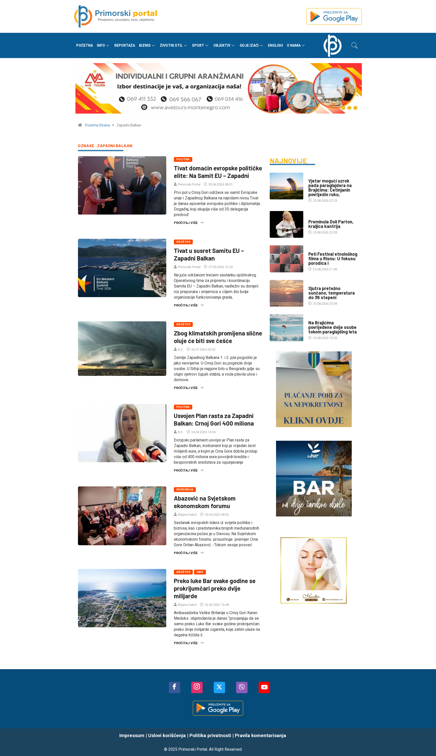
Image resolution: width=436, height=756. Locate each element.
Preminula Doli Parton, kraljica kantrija (330, 224)
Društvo (183, 242)
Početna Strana (97, 125)
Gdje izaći (249, 45)
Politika (183, 159)
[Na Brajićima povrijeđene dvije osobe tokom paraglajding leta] (286, 327)
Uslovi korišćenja (167, 735)
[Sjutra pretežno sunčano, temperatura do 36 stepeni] (286, 293)
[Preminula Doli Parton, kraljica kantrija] (286, 224)
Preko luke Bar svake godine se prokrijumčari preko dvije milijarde (215, 588)
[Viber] (242, 687)
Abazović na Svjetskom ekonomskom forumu (205, 501)
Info (101, 45)
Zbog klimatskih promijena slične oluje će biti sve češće (218, 336)
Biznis (145, 45)
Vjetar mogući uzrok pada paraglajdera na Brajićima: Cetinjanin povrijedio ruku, (330, 187)
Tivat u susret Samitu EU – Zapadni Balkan (209, 254)
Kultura (314, 249)
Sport (198, 45)
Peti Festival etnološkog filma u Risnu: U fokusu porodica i (332, 258)
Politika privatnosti (210, 735)
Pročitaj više (186, 223)
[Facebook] (174, 687)
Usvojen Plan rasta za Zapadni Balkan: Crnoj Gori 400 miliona (214, 419)
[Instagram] (197, 687)
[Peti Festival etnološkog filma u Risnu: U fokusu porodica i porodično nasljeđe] (286, 258)
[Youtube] (264, 687)
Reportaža (124, 45)
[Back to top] (424, 742)
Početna (84, 45)
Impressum (131, 735)
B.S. (180, 349)
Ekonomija (184, 489)
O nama (294, 45)
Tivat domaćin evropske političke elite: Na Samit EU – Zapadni (218, 171)
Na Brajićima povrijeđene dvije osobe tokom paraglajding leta (332, 327)
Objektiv (221, 45)
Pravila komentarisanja (260, 735)
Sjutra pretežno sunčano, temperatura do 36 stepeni (331, 292)
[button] (354, 45)
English (275, 45)
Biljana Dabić (187, 514)
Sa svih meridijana (323, 216)
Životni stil (171, 45)
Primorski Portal (189, 184)
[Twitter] (219, 687)
